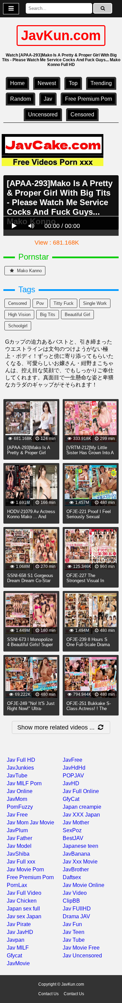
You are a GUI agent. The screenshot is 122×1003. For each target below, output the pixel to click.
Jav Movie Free (81, 948)
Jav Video (75, 893)
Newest (47, 83)
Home (17, 83)
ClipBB (71, 901)
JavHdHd (74, 768)
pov (40, 303)
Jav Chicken (22, 901)
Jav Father (19, 838)
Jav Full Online (81, 791)
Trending (101, 83)
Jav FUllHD (77, 908)
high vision (19, 314)
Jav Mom (17, 822)
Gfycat (14, 955)
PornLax (17, 885)
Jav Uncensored (82, 955)
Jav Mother (76, 822)
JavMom (17, 799)
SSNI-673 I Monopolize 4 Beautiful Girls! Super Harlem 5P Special (30, 644)
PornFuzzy (20, 807)
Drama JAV (76, 916)
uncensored (43, 114)
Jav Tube (74, 940)
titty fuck (64, 303)
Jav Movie (42, 822)
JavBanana (76, 854)
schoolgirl (17, 325)
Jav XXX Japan (81, 815)
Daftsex (72, 877)
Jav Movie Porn (25, 869)
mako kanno (29, 270)
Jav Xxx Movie (80, 862)
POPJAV (73, 775)
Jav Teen (73, 932)
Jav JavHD (20, 932)
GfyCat (71, 799)
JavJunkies (20, 768)
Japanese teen (80, 846)
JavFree (72, 760)
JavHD (71, 783)
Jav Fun (72, 924)
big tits (47, 314)
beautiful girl (77, 314)
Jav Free (17, 815)
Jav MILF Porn (24, 783)
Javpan (15, 940)
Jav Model (19, 846)
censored (82, 114)
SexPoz (72, 830)
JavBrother (76, 869)
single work (95, 303)
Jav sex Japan (24, 916)
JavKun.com (61, 35)
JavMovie (18, 963)
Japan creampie (82, 807)
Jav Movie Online (83, 885)
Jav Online (20, 791)
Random (20, 99)
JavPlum (17, 830)
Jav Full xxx (21, 862)
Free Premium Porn (88, 99)
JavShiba (18, 854)
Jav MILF (18, 948)
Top (73, 83)
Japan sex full (23, 908)
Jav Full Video (24, 893)
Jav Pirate (19, 924)
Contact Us (48, 993)
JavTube (17, 775)
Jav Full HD (21, 760)
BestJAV (73, 838)
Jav (48, 99)
